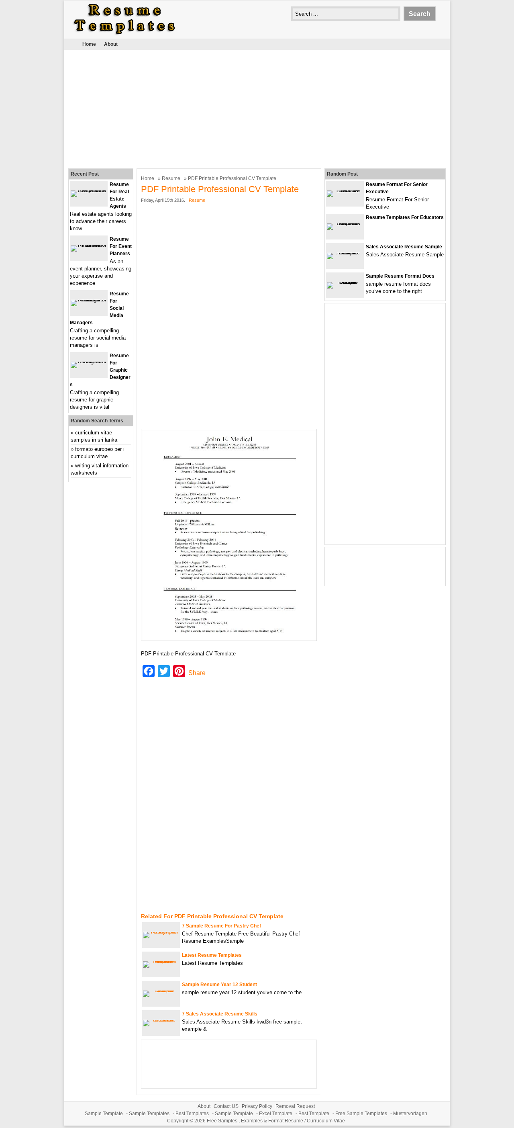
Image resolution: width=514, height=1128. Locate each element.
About (111, 44)
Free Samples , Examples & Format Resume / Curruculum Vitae (276, 1121)
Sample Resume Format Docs (400, 276)
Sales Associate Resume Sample (404, 247)
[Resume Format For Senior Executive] (345, 190)
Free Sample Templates (361, 1113)
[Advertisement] (257, 108)
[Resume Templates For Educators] (345, 223)
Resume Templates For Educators (405, 217)
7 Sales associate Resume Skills (219, 1014)
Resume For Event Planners (121, 246)
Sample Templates (149, 1113)
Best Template (313, 1113)
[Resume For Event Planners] (89, 245)
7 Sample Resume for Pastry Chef (221, 926)
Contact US (226, 1106)
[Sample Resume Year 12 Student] (161, 990)
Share (197, 672)
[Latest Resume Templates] (161, 961)
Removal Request (295, 1106)
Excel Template (275, 1113)
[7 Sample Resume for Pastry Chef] (161, 932)
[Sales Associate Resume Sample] (345, 253)
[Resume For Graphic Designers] (89, 361)
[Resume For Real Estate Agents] (89, 190)
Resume (171, 178)
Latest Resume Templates (212, 955)
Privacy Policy (257, 1106)
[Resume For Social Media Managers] (89, 300)
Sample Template (104, 1113)
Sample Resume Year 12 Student (219, 984)
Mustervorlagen (410, 1113)
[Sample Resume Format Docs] (345, 282)
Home (89, 44)
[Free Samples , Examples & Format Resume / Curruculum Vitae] (124, 35)
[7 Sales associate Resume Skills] (161, 1020)
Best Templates (192, 1113)
